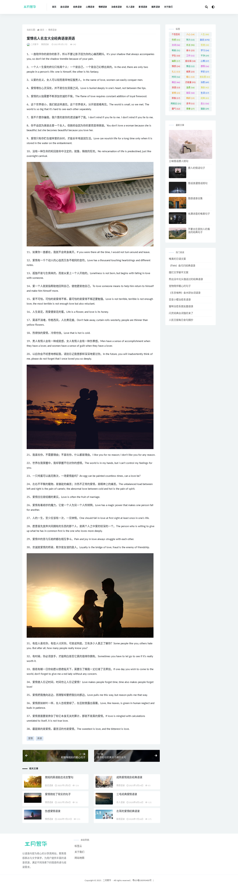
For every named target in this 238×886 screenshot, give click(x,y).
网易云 (176, 104)
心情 (205, 61)
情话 (190, 66)
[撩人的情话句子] (177, 172)
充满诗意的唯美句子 (199, 214)
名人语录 (130, 7)
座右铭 (190, 61)
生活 (205, 93)
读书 (190, 104)
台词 (176, 45)
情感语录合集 (195, 198)
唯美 (176, 50)
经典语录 (77, 7)
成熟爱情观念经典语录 (129, 777)
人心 (190, 34)
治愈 (205, 82)
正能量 (190, 82)
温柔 (190, 88)
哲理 (205, 45)
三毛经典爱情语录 (126, 794)
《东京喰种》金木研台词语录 (185, 293)
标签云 (78, 846)
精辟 (190, 98)
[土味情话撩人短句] (190, 144)
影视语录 (143, 7)
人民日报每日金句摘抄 (181, 320)
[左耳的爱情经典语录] (104, 814)
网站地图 (79, 858)
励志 (204, 40)
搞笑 (190, 72)
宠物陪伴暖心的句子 (180, 286)
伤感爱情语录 (52, 811)
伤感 (176, 40)
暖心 (190, 77)
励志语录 (64, 7)
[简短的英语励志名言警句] (32, 782)
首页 (54, 7)
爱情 (30, 738)
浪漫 (176, 88)
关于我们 (168, 7)
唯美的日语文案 (177, 259)
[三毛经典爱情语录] (104, 799)
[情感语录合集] (177, 203)
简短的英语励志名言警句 (59, 777)
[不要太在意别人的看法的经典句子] (177, 233)
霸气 (176, 109)
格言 (176, 82)
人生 (205, 34)
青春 (190, 109)
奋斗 (190, 50)
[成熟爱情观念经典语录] (104, 782)
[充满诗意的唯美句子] (177, 218)
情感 (176, 66)
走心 (205, 104)
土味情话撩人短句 (178, 161)
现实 (190, 93)
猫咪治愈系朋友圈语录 (181, 306)
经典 (205, 98)
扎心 (176, 72)
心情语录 (90, 7)
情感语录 (103, 7)
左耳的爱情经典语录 (128, 811)
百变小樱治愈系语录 (180, 299)
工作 (190, 56)
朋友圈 (205, 77)
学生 (176, 56)
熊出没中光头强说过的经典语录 (186, 279)
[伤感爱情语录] (32, 814)
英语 (39, 738)
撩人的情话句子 (196, 168)
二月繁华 (35, 44)
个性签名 (176, 35)
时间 (176, 77)
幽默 (176, 61)
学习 (205, 50)
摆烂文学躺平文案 (178, 272)
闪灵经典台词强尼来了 (181, 313)
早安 (205, 72)
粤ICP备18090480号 (142, 880)
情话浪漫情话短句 (198, 183)
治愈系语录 (116, 7)
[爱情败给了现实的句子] (32, 798)
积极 (176, 98)
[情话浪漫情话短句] (177, 187)
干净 (205, 56)
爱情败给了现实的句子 (58, 794)
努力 (190, 40)
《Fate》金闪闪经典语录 (182, 266)
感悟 (205, 66)
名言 (190, 45)
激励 (205, 88)
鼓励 (205, 109)
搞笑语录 (155, 7)
